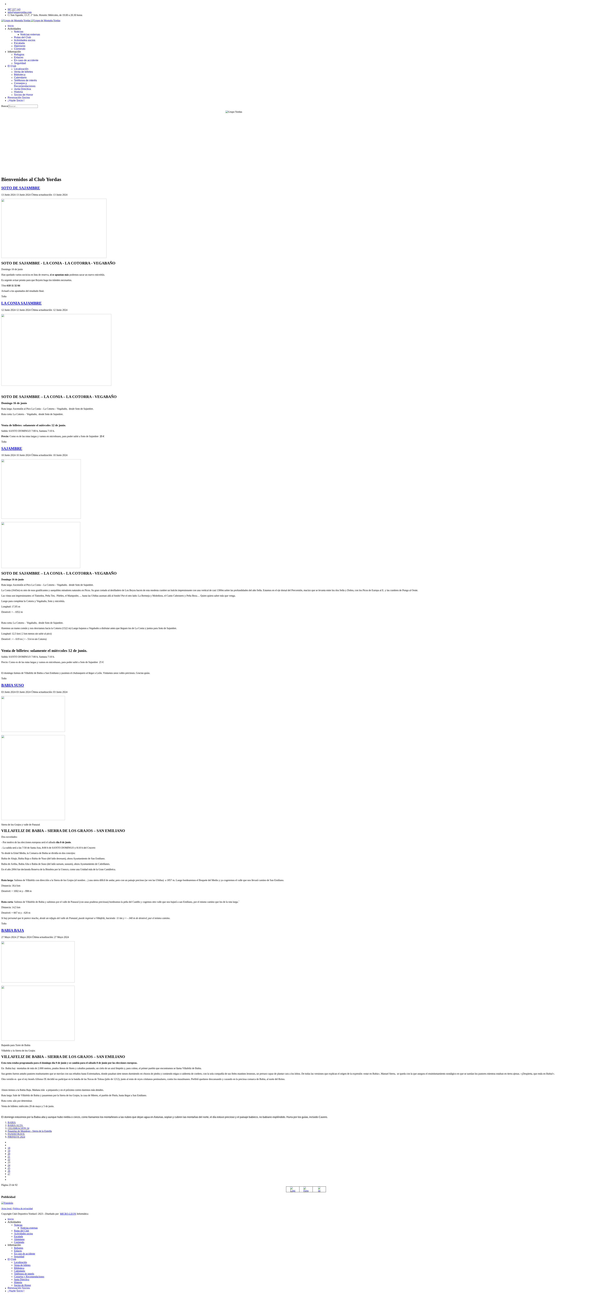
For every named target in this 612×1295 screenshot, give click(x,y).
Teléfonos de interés (25, 80)
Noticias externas (30, 34)
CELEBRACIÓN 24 (18, 1128)
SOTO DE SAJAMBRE (20, 188)
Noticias (18, 31)
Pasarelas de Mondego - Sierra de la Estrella (30, 1131)
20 (9, 1153)
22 (9, 1159)
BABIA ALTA (15, 1125)
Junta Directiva (22, 89)
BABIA (12, 1122)
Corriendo (19, 48)
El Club (12, 66)
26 (9, 1171)
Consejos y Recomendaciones (24, 85)
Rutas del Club (22, 37)
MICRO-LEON (68, 1213)
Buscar (4, 106)
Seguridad (20, 63)
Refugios (19, 54)
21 (9, 1156)
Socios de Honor (23, 94)
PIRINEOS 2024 (16, 1136)
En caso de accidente (26, 60)
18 (9, 1148)
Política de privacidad (23, 1208)
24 (9, 1165)
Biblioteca (19, 74)
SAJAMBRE (11, 448)
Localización (21, 69)
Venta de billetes (23, 71)
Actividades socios (24, 40)
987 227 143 (14, 9)
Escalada (19, 43)
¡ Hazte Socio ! (16, 100)
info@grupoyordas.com (20, 12)
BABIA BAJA (12, 930)
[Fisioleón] (7, 1203)
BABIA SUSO (12, 685)
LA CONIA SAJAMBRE (21, 303)
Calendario (20, 77)
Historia (18, 92)
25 (9, 1168)
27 (9, 1173)
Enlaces (18, 57)
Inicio (11, 26)
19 (9, 1150)
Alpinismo (19, 46)
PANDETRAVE (16, 1134)
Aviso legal (6, 1208)
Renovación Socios (19, 97)
